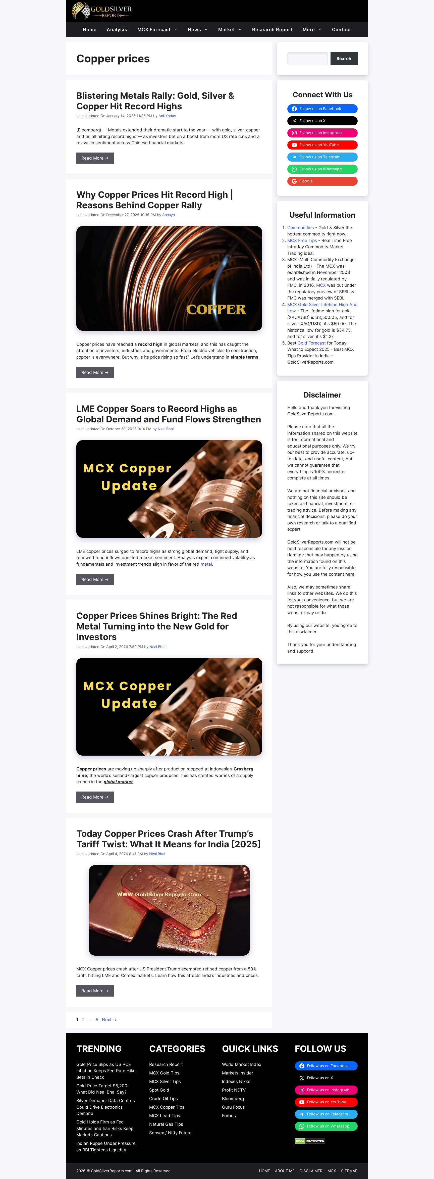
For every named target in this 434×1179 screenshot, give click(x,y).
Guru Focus (233, 1107)
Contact (341, 29)
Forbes (229, 1115)
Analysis (117, 29)
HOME (264, 1170)
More (309, 29)
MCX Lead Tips (164, 1115)
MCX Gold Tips (164, 1072)
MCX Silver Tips (165, 1081)
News (194, 29)
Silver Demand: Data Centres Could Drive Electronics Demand (105, 1107)
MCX (321, 285)
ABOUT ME (285, 1170)
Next (109, 1019)
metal (206, 564)
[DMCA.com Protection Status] (310, 1142)
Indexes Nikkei (236, 1081)
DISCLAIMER (311, 1170)
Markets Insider (237, 1072)
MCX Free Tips (302, 240)
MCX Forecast (154, 29)
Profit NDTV (234, 1090)
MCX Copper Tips (166, 1107)
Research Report (272, 29)
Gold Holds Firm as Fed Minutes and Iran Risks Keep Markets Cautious (104, 1128)
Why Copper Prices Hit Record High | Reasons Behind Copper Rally (154, 199)
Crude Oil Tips (163, 1098)
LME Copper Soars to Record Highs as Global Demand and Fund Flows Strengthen (168, 413)
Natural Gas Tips (166, 1124)
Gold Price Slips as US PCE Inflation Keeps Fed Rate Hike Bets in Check (106, 1071)
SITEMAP (349, 1170)
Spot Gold (159, 1090)
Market (226, 29)
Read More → (95, 158)
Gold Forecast (312, 343)
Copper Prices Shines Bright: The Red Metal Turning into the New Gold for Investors (156, 626)
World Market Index (241, 1064)
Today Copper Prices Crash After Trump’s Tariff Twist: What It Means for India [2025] (168, 838)
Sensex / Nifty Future (170, 1132)
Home (90, 29)
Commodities (300, 227)
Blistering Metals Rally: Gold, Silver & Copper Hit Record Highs (155, 100)
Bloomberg (233, 1098)
